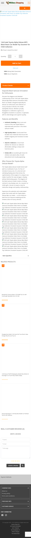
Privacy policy (6, 493)
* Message (5, 448)
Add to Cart (16, 63)
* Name (4, 439)
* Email (4, 444)
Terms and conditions (8, 496)
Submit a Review (13, 465)
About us (4, 491)
